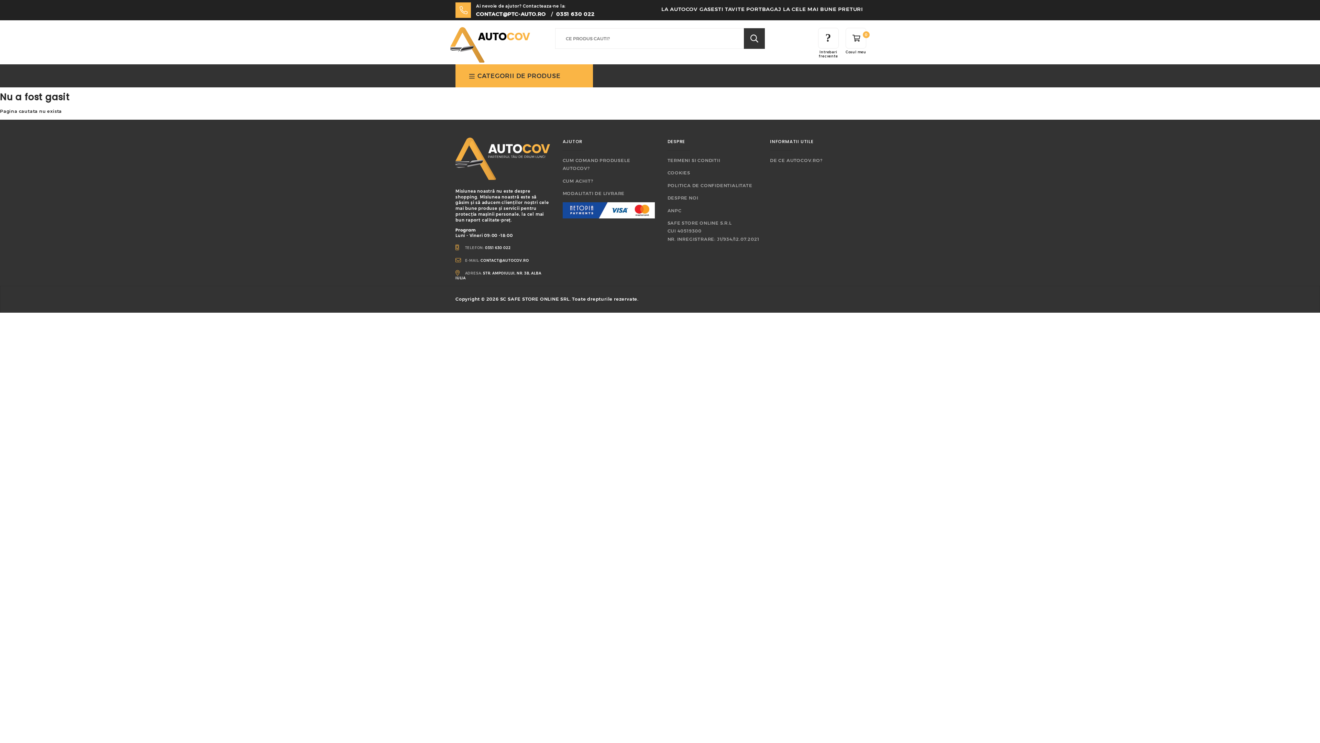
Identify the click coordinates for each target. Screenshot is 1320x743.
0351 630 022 (575, 14)
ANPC (675, 210)
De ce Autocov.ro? (796, 160)
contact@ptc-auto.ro (511, 14)
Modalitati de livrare (594, 193)
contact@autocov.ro (505, 260)
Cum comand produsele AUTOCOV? (596, 164)
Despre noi (683, 198)
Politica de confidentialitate (710, 185)
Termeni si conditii (694, 160)
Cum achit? (578, 181)
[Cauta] (754, 38)
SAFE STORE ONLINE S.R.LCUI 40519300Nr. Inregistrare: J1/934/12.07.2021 (713, 231)
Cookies (679, 172)
